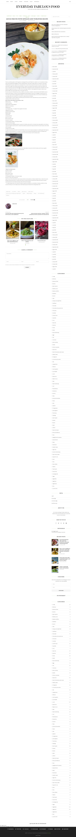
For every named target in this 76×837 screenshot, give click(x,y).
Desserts (54, 325)
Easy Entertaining (55, 332)
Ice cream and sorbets (56, 359)
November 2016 (55, 154)
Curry (53, 320)
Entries (54, 498)
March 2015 (54, 203)
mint (53, 386)
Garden (20, 15)
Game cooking (55, 342)
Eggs (61, 663)
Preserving (61, 741)
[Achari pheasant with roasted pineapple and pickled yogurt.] (55, 560)
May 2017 (54, 139)
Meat (53, 381)
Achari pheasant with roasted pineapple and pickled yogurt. (64, 559)
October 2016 (54, 156)
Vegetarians (54, 483)
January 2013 (54, 261)
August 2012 (54, 266)
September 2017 (55, 130)
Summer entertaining (61, 780)
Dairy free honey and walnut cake (62, 48)
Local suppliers (55, 369)
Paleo (53, 395)
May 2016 (54, 169)
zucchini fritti (54, 488)
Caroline (24, 20)
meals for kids (24, 191)
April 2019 (54, 98)
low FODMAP (54, 371)
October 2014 (54, 215)
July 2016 (54, 164)
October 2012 (54, 264)
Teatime (53, 466)
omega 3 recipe (30, 191)
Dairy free (54, 322)
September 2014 (55, 217)
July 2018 (54, 110)
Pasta (53, 400)
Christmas (54, 310)
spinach (35, 193)
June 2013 (54, 254)
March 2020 (54, 86)
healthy (19, 191)
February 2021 (55, 73)
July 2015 (54, 193)
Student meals (43, 15)
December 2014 (55, 210)
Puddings (26, 1)
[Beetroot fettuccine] (41, 230)
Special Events (55, 439)
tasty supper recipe (41, 193)
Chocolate (54, 305)
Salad (31, 1)
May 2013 (54, 256)
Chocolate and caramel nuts (57, 308)
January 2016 (54, 178)
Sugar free (27, 17)
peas (53, 403)
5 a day (53, 276)
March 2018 (54, 117)
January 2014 (54, 237)
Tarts (53, 461)
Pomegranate (54, 408)
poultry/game (54, 410)
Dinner (20, 1)
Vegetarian (54, 481)
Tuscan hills (54, 471)
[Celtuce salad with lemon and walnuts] (27, 230)
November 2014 (55, 212)
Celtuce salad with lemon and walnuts (27, 241)
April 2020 (54, 83)
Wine (53, 486)
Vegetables (36, 1)
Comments (54, 500)
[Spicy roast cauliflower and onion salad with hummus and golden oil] (12, 230)
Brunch (53, 295)
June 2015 (54, 195)
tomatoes (7, 195)
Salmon (24, 193)
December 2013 (55, 239)
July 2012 (54, 269)
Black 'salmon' (55, 286)
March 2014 (54, 232)
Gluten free (25, 15)
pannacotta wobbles (56, 398)
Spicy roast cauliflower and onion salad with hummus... (12, 241)
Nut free (53, 393)
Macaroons (54, 376)
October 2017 (54, 127)
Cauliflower (54, 303)
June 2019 (54, 95)
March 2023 (54, 66)
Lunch (16, 1)
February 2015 (55, 205)
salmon (38, 15)
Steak (53, 442)
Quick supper (33, 15)
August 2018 (54, 108)
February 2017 (55, 147)
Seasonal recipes (55, 430)
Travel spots (54, 469)
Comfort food (9, 15)
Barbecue (54, 278)
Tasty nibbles (54, 464)
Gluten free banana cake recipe (58, 352)
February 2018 (55, 120)
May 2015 (54, 198)
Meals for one (54, 378)
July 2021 (54, 71)
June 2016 (54, 166)
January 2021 (54, 76)
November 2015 (55, 183)
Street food (54, 444)
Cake (53, 298)
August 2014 (54, 220)
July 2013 (54, 251)
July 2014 (54, 222)
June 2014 (54, 225)
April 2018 (54, 115)
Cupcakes (54, 317)
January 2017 (54, 149)
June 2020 (54, 81)
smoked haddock (29, 193)
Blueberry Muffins (55, 291)
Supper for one (55, 456)
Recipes (53, 420)
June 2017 (54, 137)
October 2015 (54, 186)
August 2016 (54, 161)
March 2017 (54, 144)
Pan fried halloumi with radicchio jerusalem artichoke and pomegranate (64, 541)
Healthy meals (55, 354)
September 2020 (55, 78)
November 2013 (55, 242)
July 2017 (54, 134)
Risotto (53, 422)
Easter (53, 330)
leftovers (54, 366)
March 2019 (54, 100)
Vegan (53, 476)
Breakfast (54, 293)
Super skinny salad (55, 454)
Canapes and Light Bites (56, 300)
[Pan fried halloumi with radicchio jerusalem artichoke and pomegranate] (55, 542)
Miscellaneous (55, 388)
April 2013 (54, 259)
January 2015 (54, 208)
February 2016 (55, 176)
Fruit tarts (54, 339)
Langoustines (54, 364)
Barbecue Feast (55, 281)
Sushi (53, 459)
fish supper (14, 191)
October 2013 (54, 244)
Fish (17, 15)
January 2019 (54, 105)
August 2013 (54, 249)
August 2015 (54, 191)
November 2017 (55, 125)
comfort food (8, 191)
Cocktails (61, 641)
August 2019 (54, 93)
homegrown (54, 356)
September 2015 (55, 188)
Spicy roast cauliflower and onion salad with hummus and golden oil (64, 550)
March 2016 (54, 173)
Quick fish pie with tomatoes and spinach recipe (13, 193)
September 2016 (55, 159)
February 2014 (55, 234)
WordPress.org (54, 503)
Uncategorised (61, 802)
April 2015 (54, 200)
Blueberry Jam (55, 288)
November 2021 (55, 69)
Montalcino (54, 391)
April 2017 (54, 142)
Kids (29, 15)
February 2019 (55, 103)
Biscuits (53, 283)
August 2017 (54, 132)
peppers (54, 405)
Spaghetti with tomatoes (56, 437)
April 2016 (54, 171)
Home (7, 1)
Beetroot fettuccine (42, 240)
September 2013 (55, 247)
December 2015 (55, 181)
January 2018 (54, 122)
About (11, 1)
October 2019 (54, 91)
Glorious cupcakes (55, 347)
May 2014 (54, 227)
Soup (53, 434)
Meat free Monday (55, 383)
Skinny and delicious (56, 432)
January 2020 (54, 88)
